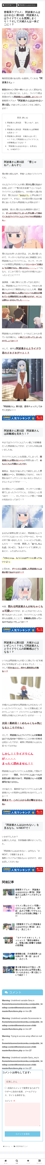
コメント (10, 1101)
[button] (40, 581)
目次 (19, 118)
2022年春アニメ (10, 5)
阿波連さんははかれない (28, 5)
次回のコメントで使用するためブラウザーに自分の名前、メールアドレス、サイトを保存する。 (22, 1091)
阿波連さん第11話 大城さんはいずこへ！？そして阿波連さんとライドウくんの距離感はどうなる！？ (23, 139)
